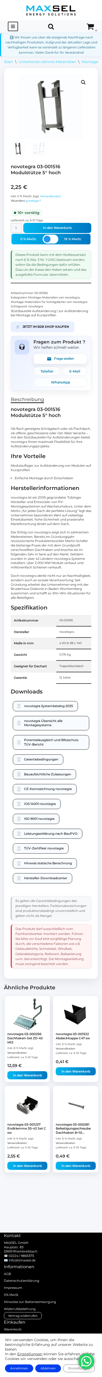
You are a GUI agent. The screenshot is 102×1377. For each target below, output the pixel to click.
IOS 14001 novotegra (40, 804)
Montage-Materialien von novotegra (54, 297)
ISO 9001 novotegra (39, 819)
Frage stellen (64, 358)
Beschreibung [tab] (27, 399)
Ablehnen (48, 1368)
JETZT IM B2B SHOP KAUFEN (42, 327)
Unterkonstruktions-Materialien (47, 61)
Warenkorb (12, 1329)
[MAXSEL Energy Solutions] (51, 10)
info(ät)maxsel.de (22, 1260)
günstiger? (33, 200)
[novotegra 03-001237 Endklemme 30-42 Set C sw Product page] (27, 1105)
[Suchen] (51, 26)
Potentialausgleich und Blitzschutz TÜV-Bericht (51, 742)
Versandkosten (50, 196)
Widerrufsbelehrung (20, 1309)
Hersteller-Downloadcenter (45, 878)
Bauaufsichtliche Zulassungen (47, 774)
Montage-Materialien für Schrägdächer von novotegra (49, 302)
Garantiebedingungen (41, 759)
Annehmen (19, 1368)
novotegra (35, 306)
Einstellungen (29, 1354)
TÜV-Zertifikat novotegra (44, 848)
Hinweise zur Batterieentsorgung (30, 1302)
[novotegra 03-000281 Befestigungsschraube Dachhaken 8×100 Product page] (76, 1105)
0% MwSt (11, 1295)
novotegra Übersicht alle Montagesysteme (43, 723)
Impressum (13, 1288)
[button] (83, 82)
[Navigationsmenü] (13, 26)
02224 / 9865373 (21, 1256)
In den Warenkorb (57, 228)
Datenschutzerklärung (21, 1281)
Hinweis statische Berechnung (48, 863)
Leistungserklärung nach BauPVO (50, 834)
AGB (7, 1274)
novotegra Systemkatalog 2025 (48, 706)
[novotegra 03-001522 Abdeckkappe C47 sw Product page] (76, 1014)
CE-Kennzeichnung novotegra (48, 789)
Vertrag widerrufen (23, 1316)
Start (8, 61)
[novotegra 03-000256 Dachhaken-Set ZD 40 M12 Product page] (27, 1014)
